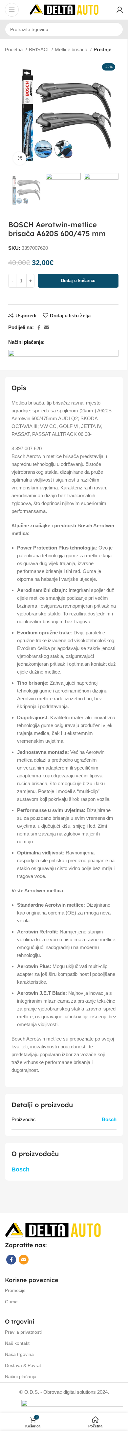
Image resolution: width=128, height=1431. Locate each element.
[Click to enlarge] (19, 158)
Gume (11, 1301)
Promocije (15, 1290)
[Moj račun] (119, 9)
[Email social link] (46, 327)
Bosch (109, 1119)
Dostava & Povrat (23, 1365)
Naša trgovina (19, 1354)
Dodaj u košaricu (78, 280)
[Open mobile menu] (12, 9)
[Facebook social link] (38, 327)
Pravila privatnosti (23, 1332)
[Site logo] (64, 9)
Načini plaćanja (20, 1376)
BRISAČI (39, 49)
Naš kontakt (17, 1343)
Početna (14, 49)
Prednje (102, 49)
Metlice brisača (72, 49)
